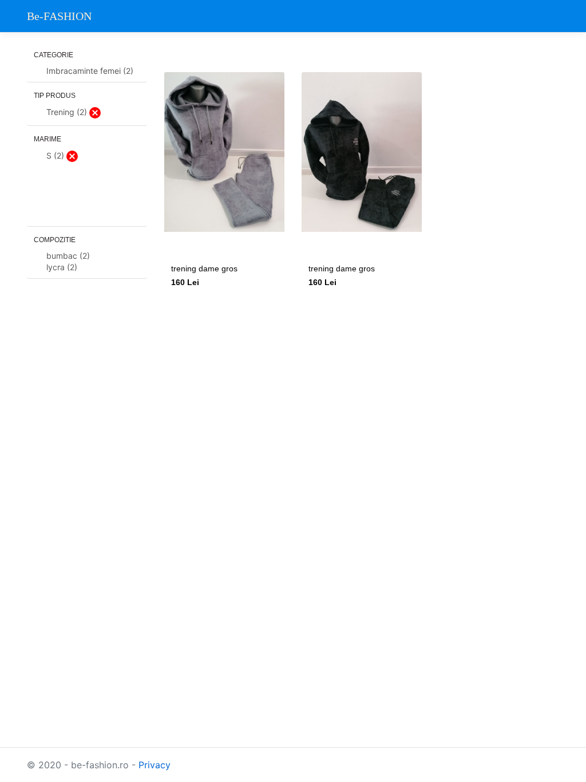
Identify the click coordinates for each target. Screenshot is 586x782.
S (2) (56, 155)
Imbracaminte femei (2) (89, 70)
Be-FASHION (59, 16)
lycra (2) (61, 267)
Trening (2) (67, 112)
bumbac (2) (68, 255)
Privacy (154, 765)
